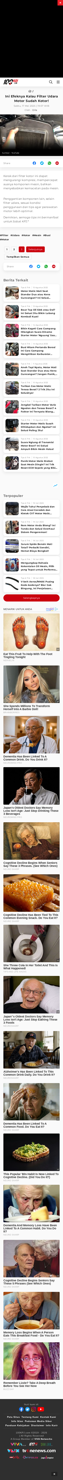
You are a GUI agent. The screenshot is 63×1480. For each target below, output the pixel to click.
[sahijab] (46, 1444)
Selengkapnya (31, 597)
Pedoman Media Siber (38, 1421)
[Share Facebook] (34, 163)
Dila (34, 110)
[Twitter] (27, 1409)
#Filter (4, 235)
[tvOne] (39, 1450)
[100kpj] (33, 1444)
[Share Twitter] (42, 163)
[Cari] (51, 82)
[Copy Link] (58, 163)
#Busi (46, 235)
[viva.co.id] (18, 1444)
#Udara (15, 235)
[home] (30, 91)
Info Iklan (17, 1421)
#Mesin (36, 235)
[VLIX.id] (13, 1450)
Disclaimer (37, 1425)
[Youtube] (40, 1409)
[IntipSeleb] (30, 1457)
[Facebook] (21, 1409)
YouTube (15, 153)
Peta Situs (13, 1417)
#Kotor (26, 235)
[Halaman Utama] (10, 82)
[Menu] (59, 82)
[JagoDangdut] (47, 1457)
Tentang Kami (30, 1417)
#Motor (4, 239)
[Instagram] (33, 1409)
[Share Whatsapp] (49, 163)
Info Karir (52, 1425)
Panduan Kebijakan (17, 1425)
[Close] (60, 2)
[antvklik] (14, 1457)
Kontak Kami (48, 1417)
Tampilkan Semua (17, 256)
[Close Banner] (54, 1474)
